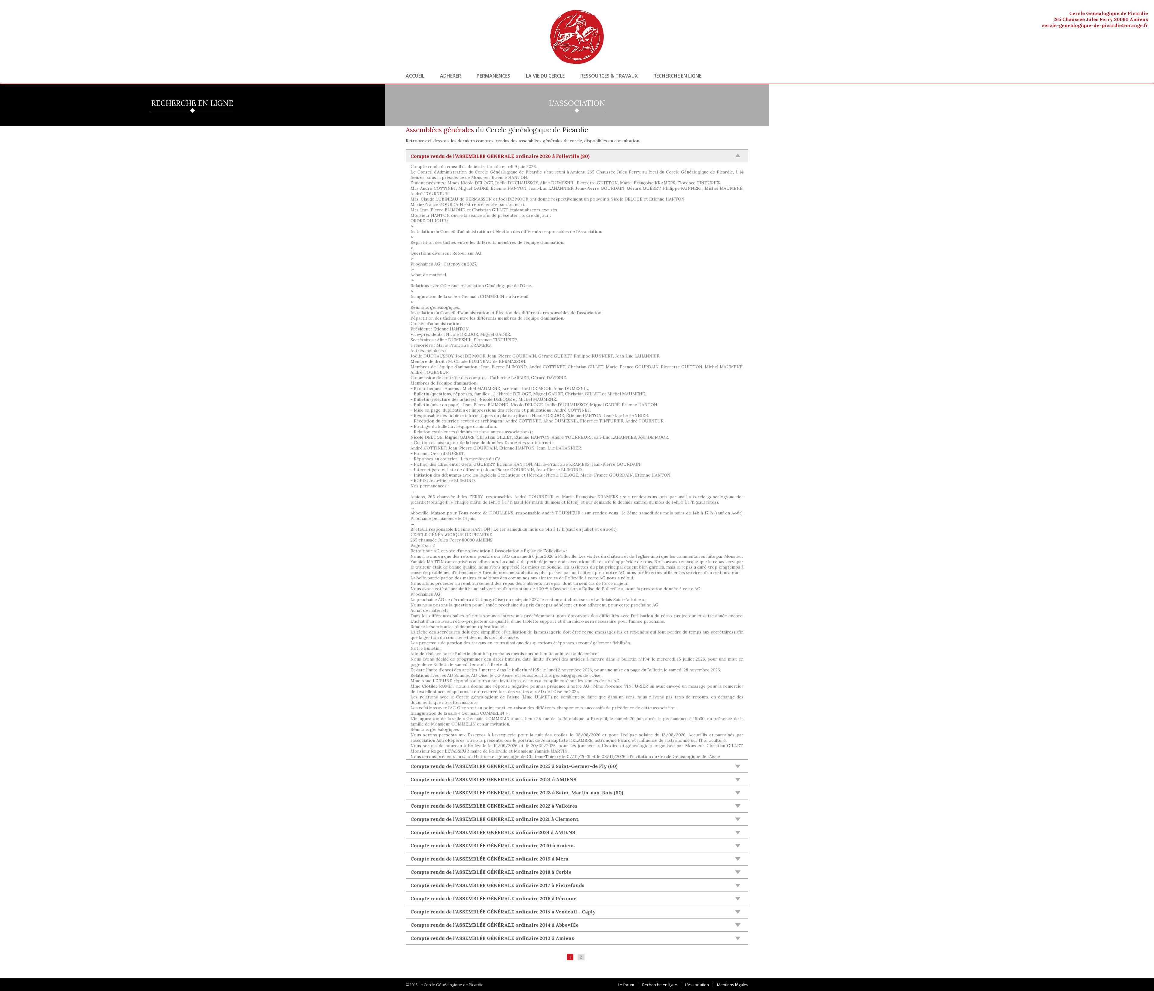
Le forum (626, 984)
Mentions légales (732, 984)
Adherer (450, 75)
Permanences (493, 75)
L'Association (697, 984)
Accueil (415, 75)
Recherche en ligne (677, 75)
